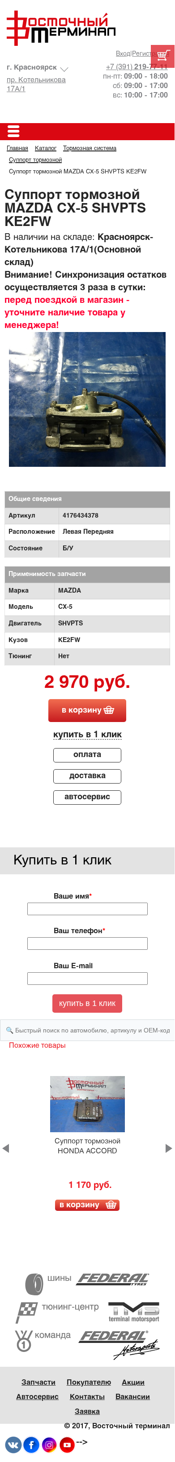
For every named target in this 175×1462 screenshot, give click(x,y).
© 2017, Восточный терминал (117, 1426)
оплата (87, 755)
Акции (133, 1382)
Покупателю (89, 1382)
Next (169, 1148)
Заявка (87, 1412)
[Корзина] (163, 56)
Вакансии (132, 1397)
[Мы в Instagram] (49, 1445)
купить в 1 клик (87, 735)
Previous (5, 1148)
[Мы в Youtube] (67, 1445)
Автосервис (37, 1397)
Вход (123, 54)
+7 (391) (137, 67)
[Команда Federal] (87, 1345)
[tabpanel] (87, 410)
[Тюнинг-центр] (87, 1312)
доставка (87, 776)
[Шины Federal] (87, 1284)
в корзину (82, 710)
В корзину (79, 1205)
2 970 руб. (87, 683)
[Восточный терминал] (87, 28)
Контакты (87, 1397)
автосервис (87, 797)
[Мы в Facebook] (31, 1445)
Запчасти (38, 1382)
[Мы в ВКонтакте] (13, 1445)
